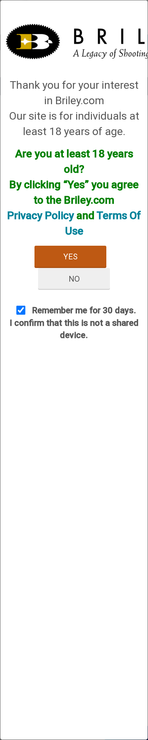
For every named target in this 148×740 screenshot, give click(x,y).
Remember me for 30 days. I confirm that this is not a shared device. (74, 322)
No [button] (74, 278)
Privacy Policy (40, 215)
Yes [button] (70, 256)
